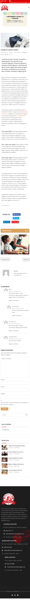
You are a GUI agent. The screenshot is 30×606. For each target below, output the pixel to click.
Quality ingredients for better (15, 458)
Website (3, 393)
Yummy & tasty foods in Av (15, 470)
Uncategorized (5, 205)
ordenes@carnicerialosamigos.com (15, 534)
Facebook (17, 214)
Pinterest (16, 222)
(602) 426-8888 (10, 564)
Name (2, 379)
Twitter (16, 218)
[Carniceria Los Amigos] (4, 7)
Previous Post (5, 259)
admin (11, 52)
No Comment (17, 52)
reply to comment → (14, 300)
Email (2, 386)
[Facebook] (12, 595)
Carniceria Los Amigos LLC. (13, 591)
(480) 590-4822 (8, 547)
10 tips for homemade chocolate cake (15, 244)
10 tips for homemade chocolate (16, 445)
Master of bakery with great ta (16, 464)
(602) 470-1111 (9, 530)
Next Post (26, 259)
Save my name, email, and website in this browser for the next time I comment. (15, 403)
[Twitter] (15, 595)
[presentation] (25, 230)
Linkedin (7, 222)
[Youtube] (17, 595)
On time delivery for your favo (15, 452)
